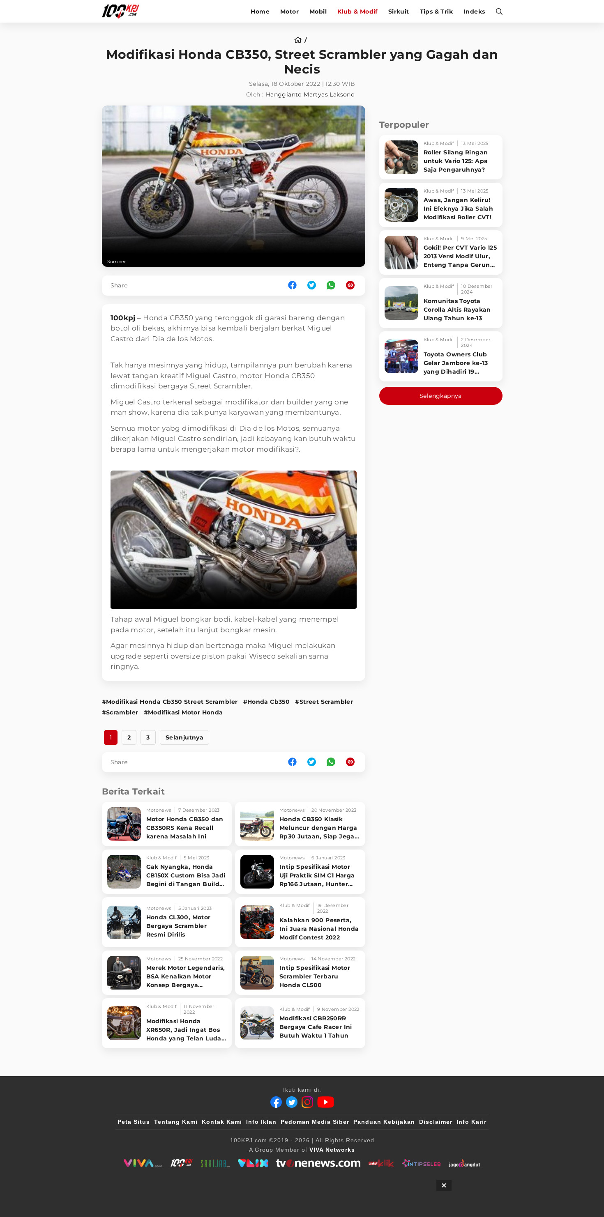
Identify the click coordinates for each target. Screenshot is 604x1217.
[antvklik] (381, 1163)
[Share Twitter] (311, 286)
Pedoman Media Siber (315, 1121)
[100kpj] (182, 1163)
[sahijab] (215, 1163)
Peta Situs (134, 1121)
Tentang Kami (176, 1121)
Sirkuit (398, 11)
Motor (289, 11)
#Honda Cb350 (266, 701)
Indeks (474, 11)
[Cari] (497, 11)
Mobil (318, 11)
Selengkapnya (441, 396)
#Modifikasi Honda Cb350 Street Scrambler (170, 701)
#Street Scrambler (324, 701)
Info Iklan (261, 1121)
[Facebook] (276, 1102)
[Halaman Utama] (123, 11)
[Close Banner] (444, 1185)
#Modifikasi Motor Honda (183, 712)
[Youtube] (325, 1102)
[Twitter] (291, 1102)
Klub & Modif (357, 11)
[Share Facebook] (292, 286)
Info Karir (471, 1121)
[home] (300, 40)
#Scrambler (120, 712)
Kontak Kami (222, 1121)
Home (260, 11)
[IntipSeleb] (421, 1163)
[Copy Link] (353, 286)
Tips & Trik (436, 11)
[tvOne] (318, 1163)
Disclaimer (435, 1121)
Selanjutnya (184, 737)
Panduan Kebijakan (384, 1121)
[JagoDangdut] (464, 1163)
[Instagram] (307, 1102)
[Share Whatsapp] (331, 286)
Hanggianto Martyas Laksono (310, 94)
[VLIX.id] (253, 1163)
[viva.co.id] (143, 1163)
